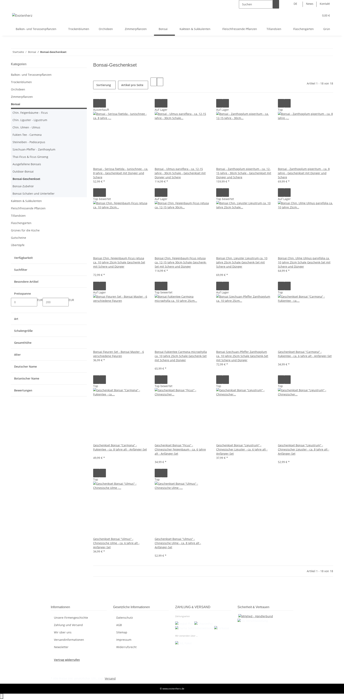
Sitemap (121, 632)
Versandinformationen (69, 640)
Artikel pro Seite (132, 85)
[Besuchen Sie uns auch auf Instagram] (54, 671)
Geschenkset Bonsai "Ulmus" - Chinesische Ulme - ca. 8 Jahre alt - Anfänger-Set (178, 543)
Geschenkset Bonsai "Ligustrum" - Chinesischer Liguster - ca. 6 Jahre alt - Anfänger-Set (242, 449)
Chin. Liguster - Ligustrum (30, 120)
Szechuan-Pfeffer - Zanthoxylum (34, 149)
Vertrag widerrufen (67, 660)
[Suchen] (276, 4)
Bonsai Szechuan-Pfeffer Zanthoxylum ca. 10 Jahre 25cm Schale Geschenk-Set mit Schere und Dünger (242, 356)
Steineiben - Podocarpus (29, 142)
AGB (119, 625)
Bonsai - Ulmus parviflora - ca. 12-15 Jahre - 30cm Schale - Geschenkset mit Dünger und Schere (180, 173)
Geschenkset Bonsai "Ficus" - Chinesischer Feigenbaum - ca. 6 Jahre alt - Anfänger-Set (180, 449)
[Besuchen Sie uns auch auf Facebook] (54, 666)
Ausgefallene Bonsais (27, 164)
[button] (308, 15)
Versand (110, 678)
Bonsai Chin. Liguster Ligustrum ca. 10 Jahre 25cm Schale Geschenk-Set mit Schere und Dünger (241, 262)
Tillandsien (18, 215)
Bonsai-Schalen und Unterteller (34, 193)
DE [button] (296, 4)
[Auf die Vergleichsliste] (96, 103)
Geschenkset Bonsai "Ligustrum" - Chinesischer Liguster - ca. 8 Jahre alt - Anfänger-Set (303, 449)
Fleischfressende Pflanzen (28, 208)
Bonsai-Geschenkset (26, 179)
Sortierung (103, 85)
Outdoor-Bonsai (23, 171)
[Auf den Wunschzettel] (103, 103)
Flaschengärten (21, 223)
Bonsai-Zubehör (23, 186)
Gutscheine (18, 238)
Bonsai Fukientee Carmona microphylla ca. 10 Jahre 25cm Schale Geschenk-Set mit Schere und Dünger (181, 356)
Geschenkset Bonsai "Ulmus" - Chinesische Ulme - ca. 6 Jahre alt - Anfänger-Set (116, 543)
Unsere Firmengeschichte (71, 617)
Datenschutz (124, 617)
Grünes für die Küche (25, 230)
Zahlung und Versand (68, 625)
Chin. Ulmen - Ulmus (26, 127)
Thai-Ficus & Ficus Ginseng (30, 157)
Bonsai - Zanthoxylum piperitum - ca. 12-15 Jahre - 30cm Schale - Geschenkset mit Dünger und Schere (243, 173)
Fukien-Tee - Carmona (27, 135)
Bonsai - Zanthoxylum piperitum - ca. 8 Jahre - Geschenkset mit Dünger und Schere (304, 173)
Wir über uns (62, 632)
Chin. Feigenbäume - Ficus (30, 113)
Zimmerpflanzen (22, 97)
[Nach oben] (1, 696)
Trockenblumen (21, 82)
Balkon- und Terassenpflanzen (31, 75)
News (309, 4)
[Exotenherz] (22, 15)
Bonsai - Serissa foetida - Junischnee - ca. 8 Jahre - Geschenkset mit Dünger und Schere (120, 173)
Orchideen (18, 89)
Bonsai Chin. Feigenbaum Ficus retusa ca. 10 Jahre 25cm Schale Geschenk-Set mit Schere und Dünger (119, 262)
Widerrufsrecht (126, 647)
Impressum (123, 640)
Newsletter (61, 647)
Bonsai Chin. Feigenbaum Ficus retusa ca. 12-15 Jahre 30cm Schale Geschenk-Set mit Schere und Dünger (181, 262)
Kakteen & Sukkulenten (26, 201)
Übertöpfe (17, 245)
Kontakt (325, 4)
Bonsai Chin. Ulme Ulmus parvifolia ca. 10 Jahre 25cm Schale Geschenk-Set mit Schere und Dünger (304, 262)
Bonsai (15, 104)
